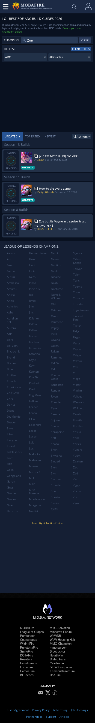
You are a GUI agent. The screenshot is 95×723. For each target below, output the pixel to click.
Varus (76, 343)
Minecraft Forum (61, 632)
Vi (74, 373)
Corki (10, 399)
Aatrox (11, 253)
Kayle (32, 360)
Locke (32, 431)
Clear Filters (81, 49)
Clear (85, 40)
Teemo (77, 287)
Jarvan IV (34, 289)
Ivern (32, 277)
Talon (76, 274)
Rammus (56, 357)
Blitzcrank (13, 351)
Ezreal (11, 446)
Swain (55, 503)
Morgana (35, 505)
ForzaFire (26, 667)
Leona (33, 413)
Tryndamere (81, 310)
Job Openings (79, 710)
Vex (75, 367)
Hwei (32, 259)
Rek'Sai (55, 363)
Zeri (75, 479)
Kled (32, 389)
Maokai (34, 466)
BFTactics (27, 675)
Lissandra (35, 425)
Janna (32, 283)
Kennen (34, 372)
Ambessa (13, 283)
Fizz (9, 464)
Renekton (57, 385)
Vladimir (78, 390)
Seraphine (57, 432)
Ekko (10, 428)
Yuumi (77, 456)
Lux (31, 448)
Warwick (78, 402)
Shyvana (56, 456)
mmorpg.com (58, 647)
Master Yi (35, 472)
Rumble (56, 402)
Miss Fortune (34, 491)
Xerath (77, 420)
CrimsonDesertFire (62, 671)
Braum (11, 363)
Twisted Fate (78, 318)
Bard (10, 340)
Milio (32, 484)
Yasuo (77, 432)
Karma (33, 336)
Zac (75, 467)
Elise (10, 434)
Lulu (31, 442)
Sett (53, 438)
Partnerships (34, 717)
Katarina (34, 354)
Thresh (77, 292)
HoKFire (55, 675)
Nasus (55, 259)
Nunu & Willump (56, 296)
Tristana (78, 298)
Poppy (55, 328)
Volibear (78, 396)
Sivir (53, 473)
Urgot (76, 337)
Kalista (33, 330)
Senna (55, 426)
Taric (76, 281)
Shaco (55, 444)
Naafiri (33, 511)
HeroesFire (27, 671)
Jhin (31, 306)
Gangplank (14, 476)
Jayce (32, 301)
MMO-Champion (60, 643)
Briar (10, 369)
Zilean (77, 491)
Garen (11, 481)
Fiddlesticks (14, 452)
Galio (10, 470)
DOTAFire (26, 655)
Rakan (55, 351)
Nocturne (57, 289)
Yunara (77, 450)
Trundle (78, 304)
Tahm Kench (77, 261)
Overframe (57, 663)
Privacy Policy (41, 710)
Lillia (32, 419)
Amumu (12, 289)
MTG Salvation (60, 628)
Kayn (32, 366)
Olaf (53, 304)
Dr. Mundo (14, 417)
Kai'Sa (33, 324)
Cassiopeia (14, 387)
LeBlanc (34, 401)
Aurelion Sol (12, 320)
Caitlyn (11, 375)
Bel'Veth (12, 346)
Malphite (34, 454)
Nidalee (56, 277)
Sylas (54, 509)
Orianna (56, 310)
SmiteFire (26, 651)
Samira (55, 414)
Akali (10, 265)
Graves (11, 499)
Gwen (10, 505)
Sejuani (55, 420)
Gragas (11, 493)
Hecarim (12, 511)
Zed (75, 473)
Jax (31, 295)
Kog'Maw (35, 395)
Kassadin (35, 348)
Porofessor (27, 636)
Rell (53, 369)
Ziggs (76, 485)
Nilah (54, 283)
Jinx (31, 312)
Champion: (11, 40)
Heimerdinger (38, 253)
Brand (11, 357)
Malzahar (35, 460)
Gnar (10, 487)
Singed (55, 461)
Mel (31, 478)
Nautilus (56, 265)
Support (51, 717)
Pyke (54, 334)
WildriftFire (27, 643)
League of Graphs (32, 632)
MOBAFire (27, 628)
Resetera (26, 659)
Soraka (55, 497)
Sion (53, 467)
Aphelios (12, 306)
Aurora (11, 328)
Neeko (55, 271)
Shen (54, 450)
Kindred (34, 383)
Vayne (77, 349)
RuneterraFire (29, 647)
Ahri (9, 259)
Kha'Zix (33, 377)
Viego (76, 379)
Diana (11, 411)
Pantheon (57, 322)
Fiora (10, 458)
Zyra (76, 503)
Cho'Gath (13, 393)
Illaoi (32, 265)
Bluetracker (57, 651)
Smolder (56, 485)
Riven (54, 396)
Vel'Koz (77, 361)
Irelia (32, 271)
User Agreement (18, 710)
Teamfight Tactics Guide (47, 523)
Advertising (60, 710)
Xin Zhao (78, 426)
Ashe (10, 312)
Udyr (76, 331)
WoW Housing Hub (62, 639)
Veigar (77, 355)
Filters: (9, 49)
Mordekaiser (37, 499)
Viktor (76, 385)
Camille (12, 381)
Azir (9, 334)
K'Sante (34, 318)
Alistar (11, 277)
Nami (54, 253)
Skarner (56, 479)
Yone (76, 438)
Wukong (78, 408)
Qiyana (55, 340)
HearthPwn (57, 655)
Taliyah (77, 269)
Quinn (55, 346)
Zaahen (78, 461)
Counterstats (28, 639)
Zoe (75, 497)
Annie (10, 301)
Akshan (11, 271)
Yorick (77, 444)
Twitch (77, 326)
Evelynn (12, 440)
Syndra (77, 253)
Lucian (33, 436)
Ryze (54, 408)
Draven (11, 422)
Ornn (54, 316)
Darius (11, 405)
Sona (54, 491)
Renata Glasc (55, 377)
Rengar (55, 390)
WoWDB (55, 636)
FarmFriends (28, 663)
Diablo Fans (58, 659)
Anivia (11, 295)
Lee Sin (33, 407)
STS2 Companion (61, 667)
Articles (64, 717)
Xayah (77, 414)
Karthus (34, 342)
